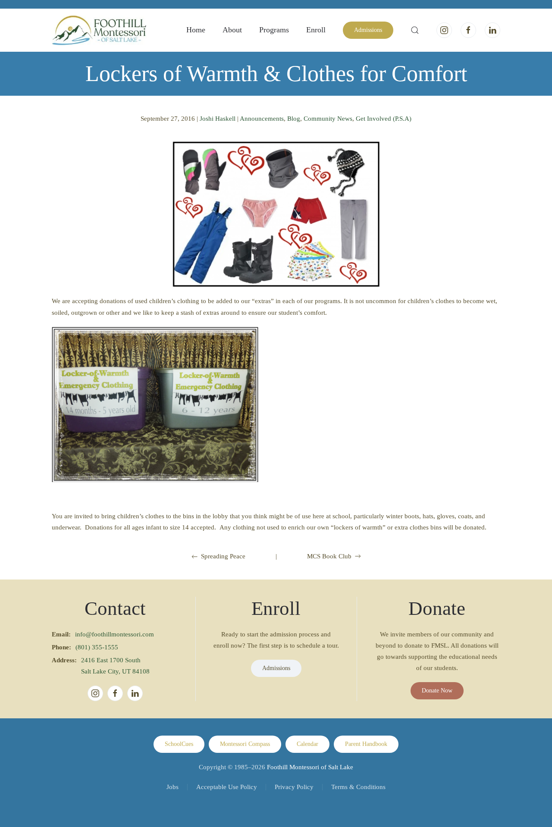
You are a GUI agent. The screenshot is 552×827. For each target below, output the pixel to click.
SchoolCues (179, 744)
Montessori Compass (245, 744)
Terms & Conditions (358, 786)
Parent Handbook (366, 744)
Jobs (172, 786)
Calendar (307, 744)
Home (195, 29)
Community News (328, 118)
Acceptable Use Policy (226, 786)
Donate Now (437, 690)
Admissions (368, 30)
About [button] (232, 29)
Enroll (316, 29)
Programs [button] (274, 29)
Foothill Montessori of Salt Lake (310, 767)
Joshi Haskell (217, 118)
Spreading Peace (223, 556)
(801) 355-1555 (96, 647)
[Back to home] (99, 30)
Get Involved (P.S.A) (383, 118)
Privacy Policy (294, 786)
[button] (415, 30)
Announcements (262, 118)
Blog (293, 118)
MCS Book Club (329, 556)
